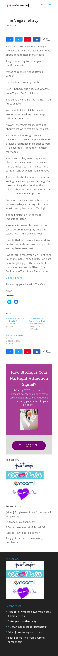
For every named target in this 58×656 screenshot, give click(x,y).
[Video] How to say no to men (23, 532)
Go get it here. (14, 277)
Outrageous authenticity (20, 521)
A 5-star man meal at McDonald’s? (15, 319)
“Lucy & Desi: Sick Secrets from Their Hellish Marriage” (37, 321)
